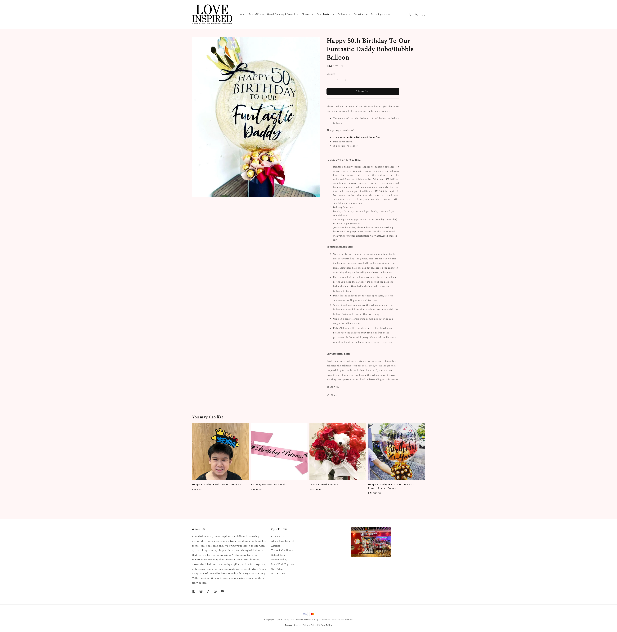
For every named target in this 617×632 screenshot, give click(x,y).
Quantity (331, 73)
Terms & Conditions (282, 550)
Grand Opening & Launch (281, 14)
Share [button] (334, 395)
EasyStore (348, 619)
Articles (275, 546)
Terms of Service (293, 625)
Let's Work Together (282, 564)
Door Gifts (255, 14)
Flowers (306, 14)
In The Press (278, 573)
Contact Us (277, 536)
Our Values (277, 569)
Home (242, 14)
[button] (409, 14)
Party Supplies (379, 14)
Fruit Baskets (324, 14)
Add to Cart (363, 91)
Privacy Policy (279, 559)
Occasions (359, 14)
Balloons (342, 14)
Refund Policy (279, 555)
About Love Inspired (282, 541)
